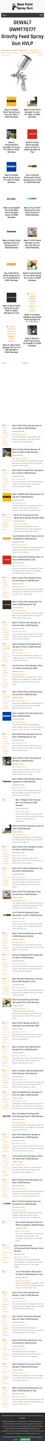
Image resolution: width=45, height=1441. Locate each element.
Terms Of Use (25, 1415)
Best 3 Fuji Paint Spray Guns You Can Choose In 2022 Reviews (26, 1202)
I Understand (25, 1439)
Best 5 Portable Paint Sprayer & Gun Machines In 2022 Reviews (26, 1136)
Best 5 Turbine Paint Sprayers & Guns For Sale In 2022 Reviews (26, 624)
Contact (22, 1418)
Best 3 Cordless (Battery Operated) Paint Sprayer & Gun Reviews (27, 1072)
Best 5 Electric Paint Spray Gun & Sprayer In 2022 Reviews (26, 759)
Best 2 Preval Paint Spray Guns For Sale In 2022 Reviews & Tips (27, 1389)
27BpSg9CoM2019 (20, 434)
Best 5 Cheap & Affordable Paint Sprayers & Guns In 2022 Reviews (27, 645)
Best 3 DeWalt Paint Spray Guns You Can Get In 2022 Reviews (28, 495)
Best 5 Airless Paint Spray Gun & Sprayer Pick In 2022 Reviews (26, 1048)
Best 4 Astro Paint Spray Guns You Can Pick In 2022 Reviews (27, 869)
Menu (4, 15)
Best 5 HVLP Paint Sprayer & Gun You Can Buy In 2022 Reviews (26, 893)
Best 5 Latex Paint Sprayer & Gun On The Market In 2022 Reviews (26, 579)
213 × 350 (29, 50)
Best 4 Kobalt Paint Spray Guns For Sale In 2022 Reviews (27, 714)
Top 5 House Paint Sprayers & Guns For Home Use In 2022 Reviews (27, 1157)
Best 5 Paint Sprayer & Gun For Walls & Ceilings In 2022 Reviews (30, 1223)
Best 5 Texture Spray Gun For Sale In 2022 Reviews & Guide (27, 935)
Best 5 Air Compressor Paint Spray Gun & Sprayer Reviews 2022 (29, 516)
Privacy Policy (37, 1415)
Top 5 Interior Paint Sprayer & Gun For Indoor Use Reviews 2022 (27, 667)
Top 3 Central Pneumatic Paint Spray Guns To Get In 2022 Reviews (27, 914)
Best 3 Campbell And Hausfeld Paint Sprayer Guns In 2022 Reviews (27, 1115)
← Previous (5, 55)
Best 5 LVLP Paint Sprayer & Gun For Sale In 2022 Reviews (28, 827)
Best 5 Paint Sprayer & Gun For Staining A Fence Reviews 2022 (25, 1024)
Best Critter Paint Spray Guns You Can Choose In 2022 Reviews (27, 1341)
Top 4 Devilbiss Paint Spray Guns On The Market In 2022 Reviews (27, 537)
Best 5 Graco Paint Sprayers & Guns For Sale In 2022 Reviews (27, 848)
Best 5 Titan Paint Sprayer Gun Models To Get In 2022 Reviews (25, 1294)
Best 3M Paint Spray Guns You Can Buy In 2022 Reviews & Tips (27, 980)
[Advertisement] (22, 395)
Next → (41, 55)
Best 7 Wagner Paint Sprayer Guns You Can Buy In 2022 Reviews (28, 803)
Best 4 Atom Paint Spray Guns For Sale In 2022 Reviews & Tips (27, 603)
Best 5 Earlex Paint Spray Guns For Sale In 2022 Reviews (27, 1181)
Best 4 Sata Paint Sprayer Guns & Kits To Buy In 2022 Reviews (27, 427)
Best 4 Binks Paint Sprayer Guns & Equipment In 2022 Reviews (27, 780)
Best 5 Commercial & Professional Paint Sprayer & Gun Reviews (28, 1248)
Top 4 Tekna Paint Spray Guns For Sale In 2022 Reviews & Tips (29, 1273)
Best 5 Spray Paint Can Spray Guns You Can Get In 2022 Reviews (27, 693)
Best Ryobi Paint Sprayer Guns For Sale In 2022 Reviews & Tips (27, 735)
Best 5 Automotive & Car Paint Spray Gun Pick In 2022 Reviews (25, 1001)
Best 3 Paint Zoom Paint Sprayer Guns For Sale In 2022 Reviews (26, 1318)
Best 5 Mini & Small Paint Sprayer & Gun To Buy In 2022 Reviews (27, 471)
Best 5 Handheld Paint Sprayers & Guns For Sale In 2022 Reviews (27, 1093)
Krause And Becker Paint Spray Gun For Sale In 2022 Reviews (27, 956)
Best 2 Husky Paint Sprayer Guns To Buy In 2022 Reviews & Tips (27, 558)
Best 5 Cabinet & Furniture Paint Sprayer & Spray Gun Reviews (26, 1365)
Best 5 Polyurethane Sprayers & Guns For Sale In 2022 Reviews (26, 451)
